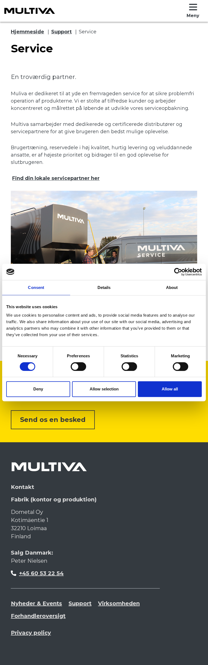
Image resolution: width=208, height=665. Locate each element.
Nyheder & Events (36, 603)
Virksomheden (119, 603)
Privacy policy (31, 632)
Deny (38, 389)
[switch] (78, 366)
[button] (193, 11)
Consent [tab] (36, 287)
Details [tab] (104, 287)
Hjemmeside (27, 32)
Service (87, 32)
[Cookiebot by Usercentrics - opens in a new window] (178, 272)
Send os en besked (53, 420)
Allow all (170, 389)
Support (61, 32)
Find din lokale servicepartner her (56, 178)
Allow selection (104, 389)
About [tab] (172, 287)
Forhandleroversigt (38, 616)
